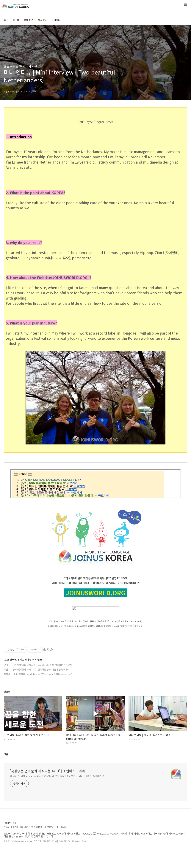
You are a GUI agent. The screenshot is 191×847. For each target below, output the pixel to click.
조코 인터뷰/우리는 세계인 (20, 66)
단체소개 (14, 20)
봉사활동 (42, 20)
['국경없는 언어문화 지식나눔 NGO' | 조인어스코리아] (22, 5)
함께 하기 (29, 20)
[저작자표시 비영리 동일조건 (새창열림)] (48, 649)
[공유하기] (17, 650)
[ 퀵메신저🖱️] (10, 823)
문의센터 (55, 20)
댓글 (6, 754)
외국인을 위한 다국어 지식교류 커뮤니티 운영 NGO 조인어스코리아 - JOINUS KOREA (57, 776)
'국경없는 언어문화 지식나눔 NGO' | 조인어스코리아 (47, 771)
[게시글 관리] (22, 650)
